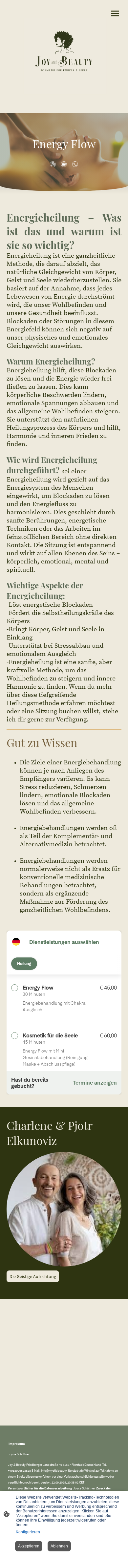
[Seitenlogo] (64, 51)
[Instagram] (53, 164)
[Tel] (75, 164)
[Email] (64, 164)
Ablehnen (59, 1546)
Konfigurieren (28, 1532)
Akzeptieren (28, 1546)
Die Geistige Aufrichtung (33, 1276)
